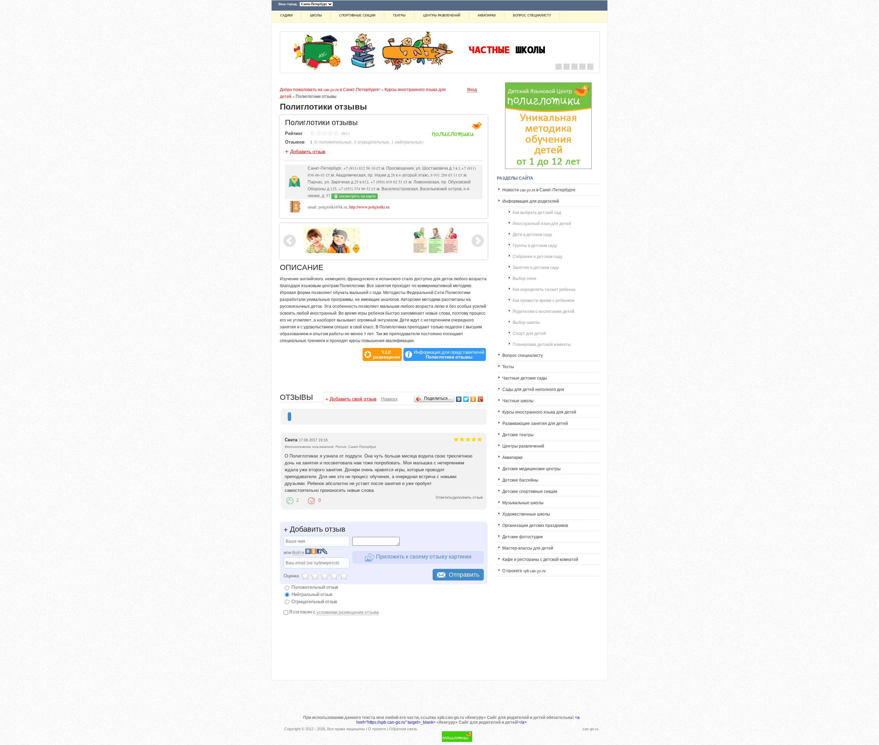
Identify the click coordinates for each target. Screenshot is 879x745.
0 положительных (333, 142)
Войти (298, 552)
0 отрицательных (371, 142)
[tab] (289, 416)
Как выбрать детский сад (537, 212)
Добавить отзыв (307, 151)
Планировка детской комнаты (542, 344)
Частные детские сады (524, 378)
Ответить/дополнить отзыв (459, 497)
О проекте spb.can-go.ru (524, 570)
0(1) (345, 133)
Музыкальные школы (523, 502)
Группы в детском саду (535, 245)
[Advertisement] (360, 373)
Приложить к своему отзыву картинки (423, 556)
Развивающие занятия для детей (535, 423)
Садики (286, 15)
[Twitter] (466, 399)
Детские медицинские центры (531, 468)
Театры (399, 15)
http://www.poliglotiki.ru (369, 207)
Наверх (389, 398)
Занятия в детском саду (536, 267)
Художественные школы (526, 514)
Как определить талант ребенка (544, 289)
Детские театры (518, 434)
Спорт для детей (529, 333)
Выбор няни (524, 278)
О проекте (377, 729)
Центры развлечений (441, 15)
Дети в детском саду (532, 234)
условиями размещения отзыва (348, 612)
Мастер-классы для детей (527, 548)
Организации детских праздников (535, 525)
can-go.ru (590, 729)
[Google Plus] (480, 399)
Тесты (508, 366)
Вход (472, 89)
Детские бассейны (520, 480)
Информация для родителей (530, 201)
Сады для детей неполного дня (533, 389)
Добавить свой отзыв (353, 398)
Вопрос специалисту (532, 15)
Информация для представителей (449, 354)
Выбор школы (526, 322)
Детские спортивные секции (529, 491)
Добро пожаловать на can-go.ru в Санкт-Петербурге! (330, 89)
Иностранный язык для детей (542, 223)
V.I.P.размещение (386, 354)
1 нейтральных (406, 142)
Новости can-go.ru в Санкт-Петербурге (538, 189)
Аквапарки (486, 15)
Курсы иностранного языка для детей (539, 412)
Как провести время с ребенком (543, 300)
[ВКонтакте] (459, 399)
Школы (316, 15)
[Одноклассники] (473, 399)
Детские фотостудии (522, 536)
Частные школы (518, 400)
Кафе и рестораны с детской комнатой (540, 559)
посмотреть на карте (357, 196)
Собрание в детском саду (537, 256)
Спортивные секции (357, 15)
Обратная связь (403, 729)
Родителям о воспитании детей (543, 311)
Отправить (464, 574)
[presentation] (289, 416)
